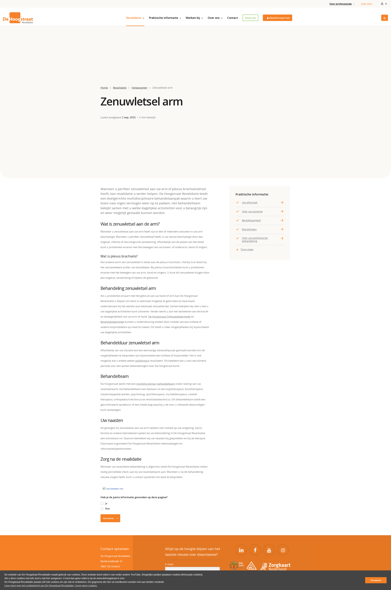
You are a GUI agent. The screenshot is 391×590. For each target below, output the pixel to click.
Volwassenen (139, 87)
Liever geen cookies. (86, 585)
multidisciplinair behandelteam (155, 384)
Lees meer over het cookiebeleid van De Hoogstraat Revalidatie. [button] (39, 585)
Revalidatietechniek (112, 322)
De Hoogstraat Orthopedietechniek (169, 316)
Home (104, 87)
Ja (106, 503)
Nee (107, 508)
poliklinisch (142, 360)
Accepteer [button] (376, 580)
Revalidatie (119, 87)
